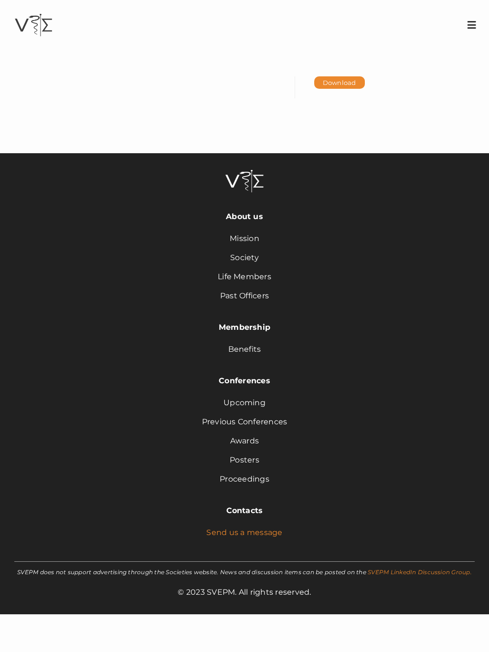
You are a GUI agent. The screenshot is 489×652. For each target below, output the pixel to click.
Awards (244, 440)
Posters (244, 459)
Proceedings (244, 479)
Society (244, 257)
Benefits (244, 349)
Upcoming (244, 402)
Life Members (244, 276)
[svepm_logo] (33, 15)
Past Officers (244, 295)
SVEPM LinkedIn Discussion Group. (420, 572)
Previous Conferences (244, 421)
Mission (244, 238)
